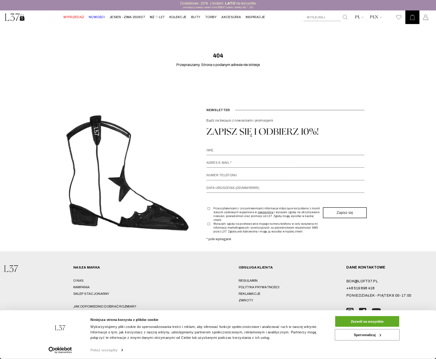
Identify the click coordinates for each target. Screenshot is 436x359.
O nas (78, 280)
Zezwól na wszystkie (367, 321)
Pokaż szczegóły (103, 350)
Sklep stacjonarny (91, 294)
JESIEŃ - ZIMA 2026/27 (127, 17)
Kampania (81, 287)
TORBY (211, 17)
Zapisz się (345, 213)
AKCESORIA (231, 17)
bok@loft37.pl (362, 281)
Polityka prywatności (259, 287)
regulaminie (265, 212)
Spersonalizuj (365, 335)
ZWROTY (246, 300)
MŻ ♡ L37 (157, 17)
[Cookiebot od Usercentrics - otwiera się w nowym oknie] (60, 350)
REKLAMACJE (250, 294)
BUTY (195, 17)
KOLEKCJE (177, 17)
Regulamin (248, 280)
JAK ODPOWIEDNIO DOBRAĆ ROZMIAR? (104, 306)
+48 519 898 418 (360, 288)
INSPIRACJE (255, 17)
